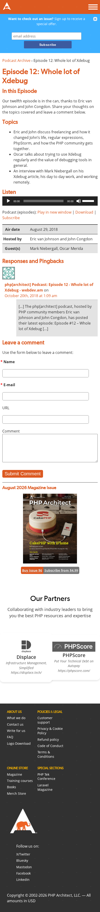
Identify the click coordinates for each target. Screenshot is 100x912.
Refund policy (48, 739)
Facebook (23, 873)
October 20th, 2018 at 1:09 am (31, 295)
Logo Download (19, 743)
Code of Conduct (50, 746)
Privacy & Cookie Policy (50, 730)
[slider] (88, 200)
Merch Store (16, 793)
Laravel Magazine (45, 787)
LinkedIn (23, 879)
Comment (11, 431)
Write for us (16, 730)
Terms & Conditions (45, 754)
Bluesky (22, 860)
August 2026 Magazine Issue (29, 487)
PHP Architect (23, 824)
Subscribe (11, 217)
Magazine (14, 774)
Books (11, 787)
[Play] (8, 201)
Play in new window (54, 212)
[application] (50, 201)
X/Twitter (23, 854)
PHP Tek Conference (46, 776)
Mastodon (24, 867)
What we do (16, 718)
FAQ (10, 737)
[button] (95, 19)
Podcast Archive (16, 60)
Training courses (20, 780)
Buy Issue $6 (32, 570)
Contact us (15, 724)
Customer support (45, 720)
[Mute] (78, 201)
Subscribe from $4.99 (61, 570)
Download (84, 212)
